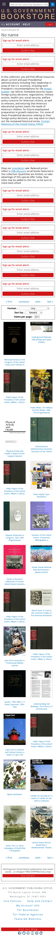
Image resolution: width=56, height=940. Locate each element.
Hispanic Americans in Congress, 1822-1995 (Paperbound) (14, 537)
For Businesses (28, 910)
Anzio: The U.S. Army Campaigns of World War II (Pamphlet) (14, 848)
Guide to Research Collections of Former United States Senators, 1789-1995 (14, 581)
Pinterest (36, 933)
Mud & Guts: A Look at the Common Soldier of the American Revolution (41, 613)
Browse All (14, 29)
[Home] (28, 18)
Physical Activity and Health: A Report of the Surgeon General (15, 453)
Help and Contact (39, 901)
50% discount (18, 171)
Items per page (23, 316)
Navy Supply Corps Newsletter (41, 495)
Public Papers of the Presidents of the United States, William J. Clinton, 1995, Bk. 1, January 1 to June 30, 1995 (14, 399)
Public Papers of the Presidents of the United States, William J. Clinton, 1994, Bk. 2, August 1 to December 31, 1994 (14, 491)
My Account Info (28, 905)
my (10, 24)
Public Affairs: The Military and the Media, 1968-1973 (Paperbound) (41, 410)
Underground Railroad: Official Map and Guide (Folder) (41, 339)
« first (9, 301)
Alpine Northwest (14, 794)
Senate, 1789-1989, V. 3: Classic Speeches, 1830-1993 (14, 704)
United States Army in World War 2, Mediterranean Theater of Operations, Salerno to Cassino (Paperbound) (41, 845)
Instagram (28, 933)
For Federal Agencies (28, 914)
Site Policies (12, 901)
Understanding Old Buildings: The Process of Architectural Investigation (41, 706)
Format (12, 308)
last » (50, 301)
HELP (26, 24)
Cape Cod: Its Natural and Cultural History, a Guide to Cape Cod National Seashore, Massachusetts (14, 752)
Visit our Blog (28, 929)
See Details (28, 875)
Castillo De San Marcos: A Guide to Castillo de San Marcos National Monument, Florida (41, 798)
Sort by (19, 312)
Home (4, 29)
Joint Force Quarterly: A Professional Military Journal (14, 663)
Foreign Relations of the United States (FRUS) (25, 123)
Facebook (19, 933)
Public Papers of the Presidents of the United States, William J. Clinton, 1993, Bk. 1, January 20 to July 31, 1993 (41, 744)
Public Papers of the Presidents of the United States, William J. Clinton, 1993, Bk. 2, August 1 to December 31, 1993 (41, 656)
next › (38, 301)
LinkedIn (41, 933)
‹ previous (23, 301)
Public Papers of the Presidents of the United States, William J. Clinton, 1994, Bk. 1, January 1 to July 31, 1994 (14, 619)
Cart (50, 24)
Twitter (24, 933)
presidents (18, 168)
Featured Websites (28, 918)
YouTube (32, 933)
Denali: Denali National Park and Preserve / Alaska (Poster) (41, 569)
